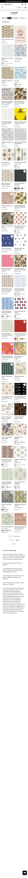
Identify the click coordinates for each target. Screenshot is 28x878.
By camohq (16, 104)
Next (18, 540)
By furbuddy (16, 124)
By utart (15, 419)
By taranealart (4, 507)
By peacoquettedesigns (18, 507)
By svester (16, 359)
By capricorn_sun (17, 271)
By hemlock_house (5, 359)
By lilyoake (16, 440)
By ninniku (4, 83)
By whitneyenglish (5, 61)
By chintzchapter (5, 528)
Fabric (9, 18)
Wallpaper (4, 18)
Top (14, 544)
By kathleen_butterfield (6, 186)
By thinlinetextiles (17, 314)
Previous (11, 540)
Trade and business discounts (14, 1)
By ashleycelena (4, 336)
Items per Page (16, 536)
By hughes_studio (5, 419)
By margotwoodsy (5, 379)
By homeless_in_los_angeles (6, 249)
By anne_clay (4, 399)
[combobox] (20, 7)
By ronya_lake (16, 186)
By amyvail (16, 82)
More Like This (5, 43)
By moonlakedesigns (5, 104)
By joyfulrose (4, 207)
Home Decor (15, 18)
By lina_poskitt (17, 336)
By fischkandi (16, 208)
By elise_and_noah (17, 291)
